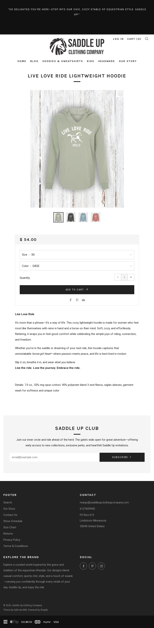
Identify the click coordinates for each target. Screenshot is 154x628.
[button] (58, 217)
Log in (118, 39)
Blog (34, 61)
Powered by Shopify (38, 610)
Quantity (25, 278)
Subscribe (120, 457)
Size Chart (9, 527)
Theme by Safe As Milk (15, 610)
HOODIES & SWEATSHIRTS (62, 61)
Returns (8, 533)
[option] (77, 149)
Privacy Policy (11, 539)
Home (21, 61)
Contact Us (10, 515)
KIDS (90, 61)
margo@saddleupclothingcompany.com (104, 502)
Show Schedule (12, 521)
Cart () (134, 39)
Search (7, 502)
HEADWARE (106, 61)
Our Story (128, 61)
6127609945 (87, 508)
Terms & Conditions (15, 546)
